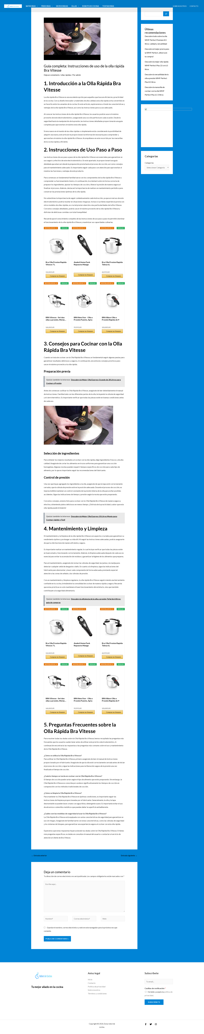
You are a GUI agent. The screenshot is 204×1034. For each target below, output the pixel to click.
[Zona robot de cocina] (13, 6)
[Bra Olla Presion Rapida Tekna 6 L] (112, 245)
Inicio (90, 979)
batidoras (31, 6)
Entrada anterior (39, 855)
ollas (74, 6)
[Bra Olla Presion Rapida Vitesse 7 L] (56, 245)
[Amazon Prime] (63, 268)
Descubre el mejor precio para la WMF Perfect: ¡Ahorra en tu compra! (157, 53)
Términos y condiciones (97, 993)
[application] (37, 6)
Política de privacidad (96, 986)
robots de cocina (90, 6)
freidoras (46, 6)
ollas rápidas (66, 75)
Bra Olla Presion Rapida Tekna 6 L (112, 263)
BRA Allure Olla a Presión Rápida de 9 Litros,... (110, 318)
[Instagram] (156, 1024)
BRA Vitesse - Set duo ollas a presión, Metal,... (56, 318)
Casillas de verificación (155, 988)
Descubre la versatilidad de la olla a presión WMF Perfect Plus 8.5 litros (156, 78)
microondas (62, 6)
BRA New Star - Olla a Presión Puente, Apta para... (83, 318)
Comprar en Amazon (57, 276)
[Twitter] (151, 1024)
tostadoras (108, 6)
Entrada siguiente (129, 855)
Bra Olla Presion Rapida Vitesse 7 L (56, 263)
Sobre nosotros (180, 6)
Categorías (149, 163)
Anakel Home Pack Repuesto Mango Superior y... (82, 263)
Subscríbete (154, 1002)
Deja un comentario (52, 75)
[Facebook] (146, 1024)
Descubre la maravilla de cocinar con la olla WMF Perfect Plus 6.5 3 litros (155, 91)
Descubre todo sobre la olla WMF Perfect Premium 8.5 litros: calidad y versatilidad (156, 40)
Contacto (194, 6)
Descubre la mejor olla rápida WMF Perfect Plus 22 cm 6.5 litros (156, 65)
